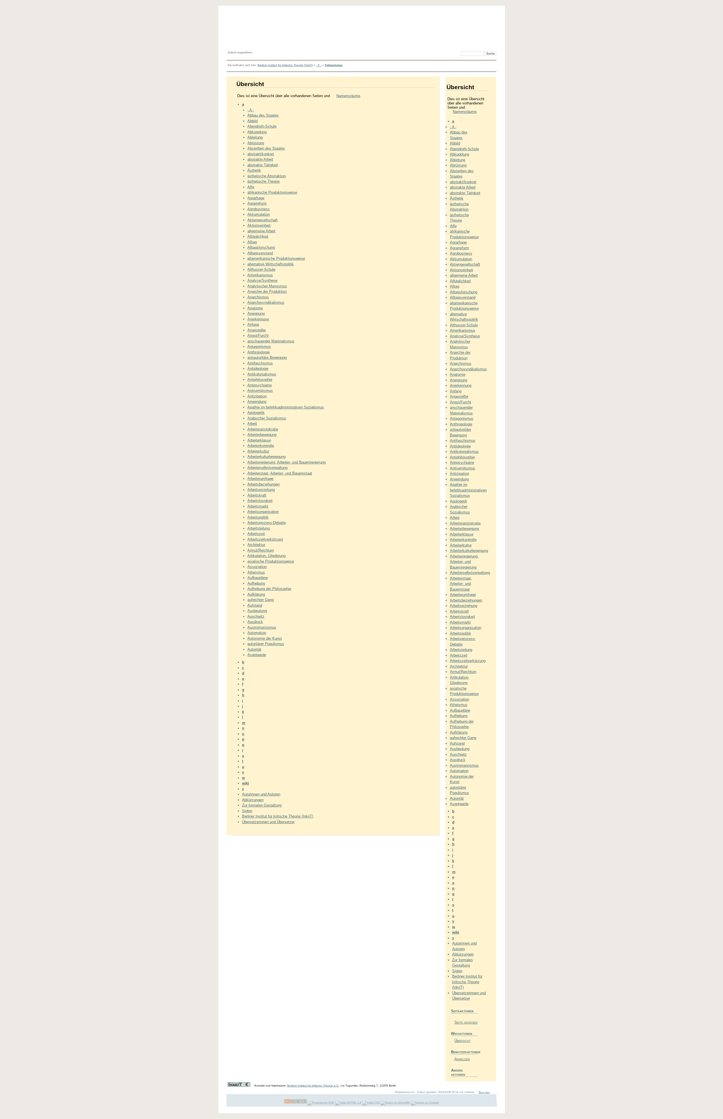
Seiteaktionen (462, 1011)
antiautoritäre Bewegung (267, 357)
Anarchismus (258, 297)
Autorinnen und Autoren (261, 794)
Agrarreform (257, 203)
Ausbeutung (257, 611)
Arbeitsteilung (258, 528)
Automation (256, 633)
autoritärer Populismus (265, 644)
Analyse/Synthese (262, 280)
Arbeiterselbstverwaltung (267, 467)
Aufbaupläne (257, 578)
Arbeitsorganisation (263, 512)
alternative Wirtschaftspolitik (270, 264)
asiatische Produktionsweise (270, 561)
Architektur (256, 545)
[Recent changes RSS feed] (295, 1102)
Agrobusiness (258, 209)
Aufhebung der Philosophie (269, 589)
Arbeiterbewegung (261, 434)
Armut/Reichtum (260, 550)
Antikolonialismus (261, 374)
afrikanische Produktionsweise (272, 192)
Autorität (254, 649)
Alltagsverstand (260, 253)
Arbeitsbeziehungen (263, 484)
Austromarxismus (261, 627)
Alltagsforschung (261, 247)
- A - (250, 110)
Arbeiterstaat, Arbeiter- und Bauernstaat (279, 473)
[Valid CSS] (371, 1102)
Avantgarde (256, 655)
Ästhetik (254, 170)
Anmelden (462, 1059)
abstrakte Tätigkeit (262, 165)
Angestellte (256, 330)
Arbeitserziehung (261, 490)
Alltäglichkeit (257, 236)
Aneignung (256, 313)
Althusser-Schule (261, 269)
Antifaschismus (260, 363)
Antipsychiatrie (259, 385)
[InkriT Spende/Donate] (239, 1085)
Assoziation (257, 567)
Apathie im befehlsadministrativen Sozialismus (285, 407)
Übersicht (462, 1041)
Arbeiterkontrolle (260, 445)
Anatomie (255, 308)
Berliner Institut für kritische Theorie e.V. (313, 1085)
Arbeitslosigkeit (260, 501)
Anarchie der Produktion (267, 291)
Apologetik (256, 412)
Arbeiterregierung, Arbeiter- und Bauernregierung (286, 462)
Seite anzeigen (466, 1022)
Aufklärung (256, 594)
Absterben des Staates (266, 148)
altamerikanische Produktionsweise (276, 258)
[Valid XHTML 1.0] (348, 1102)
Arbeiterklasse (259, 440)
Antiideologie (257, 368)
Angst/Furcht (258, 335)
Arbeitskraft (256, 495)
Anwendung (256, 401)
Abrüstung (255, 143)
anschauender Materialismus (270, 341)
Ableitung (255, 137)
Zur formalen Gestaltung (262, 805)
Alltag (252, 242)
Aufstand (254, 605)
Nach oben (484, 1092)
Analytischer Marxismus (267, 286)
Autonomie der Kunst (264, 638)
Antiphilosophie (259, 379)
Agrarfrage (255, 198)
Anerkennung (258, 319)
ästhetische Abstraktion (266, 176)
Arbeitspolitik (258, 517)
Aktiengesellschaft (262, 220)
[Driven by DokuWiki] (395, 1102)
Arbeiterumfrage (260, 479)
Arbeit (252, 423)
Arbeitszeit (256, 534)
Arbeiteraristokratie (262, 429)
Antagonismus (259, 346)
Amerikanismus (260, 275)
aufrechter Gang (260, 600)
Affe (250, 187)
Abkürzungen (252, 800)
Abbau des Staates (263, 115)
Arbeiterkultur (258, 451)
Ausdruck (255, 622)
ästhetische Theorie (263, 181)
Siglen (247, 811)
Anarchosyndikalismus (265, 302)
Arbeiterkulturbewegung (266, 456)
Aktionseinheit (259, 225)
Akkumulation (258, 214)
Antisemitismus (260, 390)
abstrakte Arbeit (260, 159)
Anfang (253, 324)
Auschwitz (255, 616)
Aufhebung (256, 583)
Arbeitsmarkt (257, 506)
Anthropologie (258, 352)
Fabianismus (334, 65)
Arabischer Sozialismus (266, 418)
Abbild (252, 121)
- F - (318, 65)
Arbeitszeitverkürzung (265, 539)
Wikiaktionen (461, 1033)
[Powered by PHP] (321, 1102)
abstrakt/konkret (260, 154)
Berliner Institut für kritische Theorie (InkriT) (285, 65)
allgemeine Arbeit (261, 231)
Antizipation (257, 396)
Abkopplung (257, 132)
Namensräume (348, 96)
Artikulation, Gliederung (266, 556)
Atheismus (256, 572)
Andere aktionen (458, 1072)
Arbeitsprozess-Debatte (266, 523)
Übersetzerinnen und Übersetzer (268, 822)
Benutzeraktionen (464, 1052)
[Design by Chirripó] (425, 1102)
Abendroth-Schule (261, 126)
